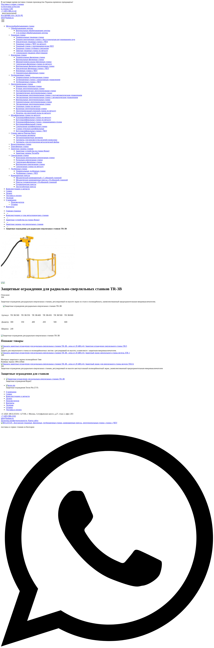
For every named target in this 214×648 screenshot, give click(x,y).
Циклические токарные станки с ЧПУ (32, 42)
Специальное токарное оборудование (32, 53)
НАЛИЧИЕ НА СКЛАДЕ (12, 15)
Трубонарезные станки (20, 75)
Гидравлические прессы (26, 184)
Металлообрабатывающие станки (20, 26)
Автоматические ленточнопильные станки (34, 93)
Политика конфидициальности (14, 420)
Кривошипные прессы (20, 175)
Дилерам (9, 198)
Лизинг (9, 193)
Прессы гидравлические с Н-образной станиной (36, 182)
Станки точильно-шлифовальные (30, 129)
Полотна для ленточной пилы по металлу (33, 113)
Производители (17, 202)
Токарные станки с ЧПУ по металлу (31, 44)
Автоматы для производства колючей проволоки (36, 140)
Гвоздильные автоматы (25, 135)
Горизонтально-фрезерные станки (30, 73)
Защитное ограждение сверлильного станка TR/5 (106, 346)
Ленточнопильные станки (22, 84)
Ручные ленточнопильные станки (30, 88)
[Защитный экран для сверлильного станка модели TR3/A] (43, 364)
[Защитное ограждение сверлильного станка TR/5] (43, 346)
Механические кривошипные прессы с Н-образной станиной (42, 180)
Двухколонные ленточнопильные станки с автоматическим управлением (47, 97)
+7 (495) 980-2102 (8, 416)
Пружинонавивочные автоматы (29, 137)
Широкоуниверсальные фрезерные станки (34, 62)
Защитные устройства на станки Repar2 (32, 151)
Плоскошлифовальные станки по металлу (33, 117)
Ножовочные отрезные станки (29, 86)
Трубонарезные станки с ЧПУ (28, 82)
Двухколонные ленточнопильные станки (33, 104)
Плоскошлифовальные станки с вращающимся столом (39, 122)
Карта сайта (33, 420)
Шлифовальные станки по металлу (25, 115)
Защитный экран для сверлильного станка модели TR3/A (109, 364)
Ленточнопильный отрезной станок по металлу (36, 111)
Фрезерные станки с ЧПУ (27, 71)
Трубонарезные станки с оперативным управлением (38, 80)
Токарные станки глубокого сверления (32, 48)
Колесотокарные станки (21, 144)
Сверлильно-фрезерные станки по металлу (34, 64)
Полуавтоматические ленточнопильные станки (36, 91)
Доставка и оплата (14, 195)
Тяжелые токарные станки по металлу (32, 51)
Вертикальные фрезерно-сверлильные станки (35, 66)
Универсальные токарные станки (30, 37)
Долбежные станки (19, 169)
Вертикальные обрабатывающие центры (33, 30)
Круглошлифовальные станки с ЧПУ (31, 131)
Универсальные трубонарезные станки (32, 77)
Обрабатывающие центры (22, 28)
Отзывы (14, 204)
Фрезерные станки (19, 55)
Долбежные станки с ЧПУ (27, 173)
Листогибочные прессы (26, 187)
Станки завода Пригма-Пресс (23, 133)
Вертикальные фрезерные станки (30, 59)
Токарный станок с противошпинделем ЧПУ (35, 46)
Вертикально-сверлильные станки (30, 164)
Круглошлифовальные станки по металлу (33, 120)
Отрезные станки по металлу (28, 106)
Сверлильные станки (20, 155)
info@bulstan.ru (7, 18)
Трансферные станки (20, 146)
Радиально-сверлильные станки (29, 160)
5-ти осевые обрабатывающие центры (32, 33)
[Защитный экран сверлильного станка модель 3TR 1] (43, 353)
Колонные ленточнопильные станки (31, 109)
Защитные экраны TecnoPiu (27, 153)
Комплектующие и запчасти (18, 189)
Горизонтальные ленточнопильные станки (34, 102)
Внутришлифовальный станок (29, 124)
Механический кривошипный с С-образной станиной (39, 178)
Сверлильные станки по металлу (30, 166)
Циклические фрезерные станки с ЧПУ (32, 68)
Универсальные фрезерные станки (30, 57)
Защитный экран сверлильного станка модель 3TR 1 (107, 353)
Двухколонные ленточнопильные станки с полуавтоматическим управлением (49, 95)
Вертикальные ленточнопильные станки (33, 100)
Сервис (9, 191)
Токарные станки (18, 35)
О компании (11, 200)
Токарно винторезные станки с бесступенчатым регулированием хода (45, 39)
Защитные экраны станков (22, 149)
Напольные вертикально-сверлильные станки (35, 158)
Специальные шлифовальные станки (31, 126)
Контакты (10, 207)
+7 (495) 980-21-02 (8, 11)
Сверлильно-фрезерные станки (29, 162)
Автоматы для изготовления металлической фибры (37, 142)
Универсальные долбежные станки (30, 171)
